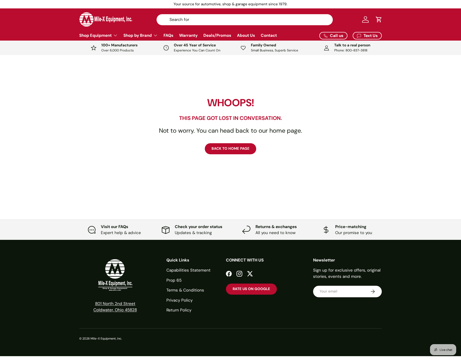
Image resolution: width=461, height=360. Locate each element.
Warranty (188, 35)
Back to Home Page (230, 148)
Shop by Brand (137, 35)
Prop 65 (174, 280)
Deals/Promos (217, 35)
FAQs (168, 35)
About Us (246, 35)
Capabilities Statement (188, 270)
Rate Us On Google (251, 288)
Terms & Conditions (185, 290)
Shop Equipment (95, 35)
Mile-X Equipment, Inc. (106, 338)
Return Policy (178, 310)
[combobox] (245, 19)
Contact (269, 35)
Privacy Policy (179, 300)
